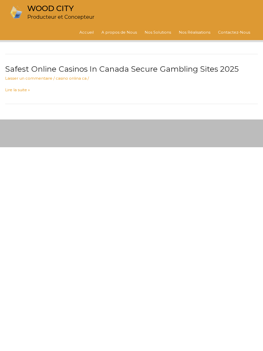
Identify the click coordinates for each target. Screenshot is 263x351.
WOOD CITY (50, 8)
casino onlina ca (71, 78)
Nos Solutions (158, 32)
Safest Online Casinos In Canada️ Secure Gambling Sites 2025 (122, 69)
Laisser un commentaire (28, 78)
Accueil (86, 32)
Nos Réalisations (194, 32)
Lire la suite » (17, 90)
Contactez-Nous (234, 32)
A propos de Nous (119, 32)
